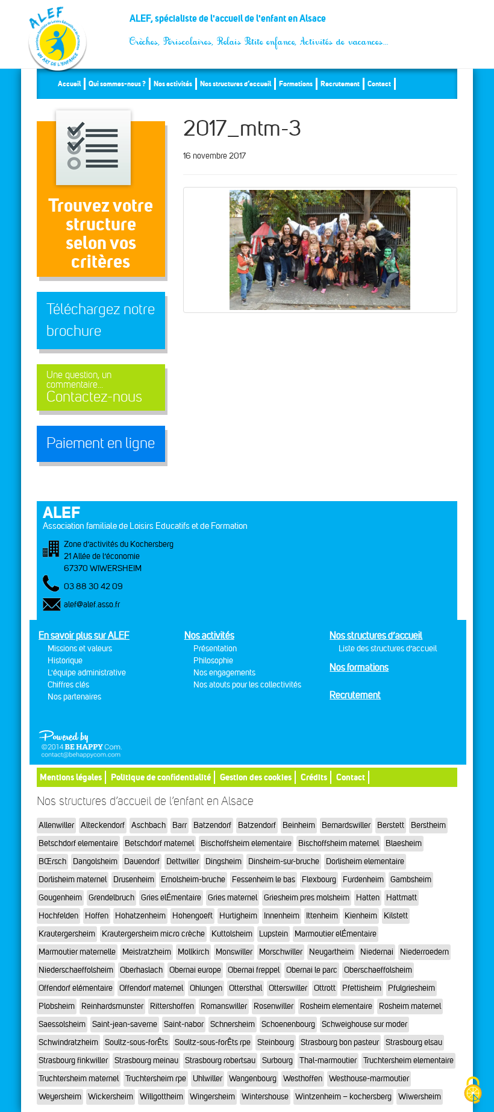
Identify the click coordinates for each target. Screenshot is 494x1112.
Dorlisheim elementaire (365, 861)
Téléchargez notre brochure (100, 320)
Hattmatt (401, 897)
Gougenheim (60, 897)
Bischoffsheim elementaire (246, 843)
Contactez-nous (94, 387)
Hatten (368, 897)
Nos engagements (224, 673)
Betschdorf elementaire (78, 843)
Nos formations (359, 667)
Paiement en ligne (100, 443)
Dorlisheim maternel (73, 879)
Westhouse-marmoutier (369, 1078)
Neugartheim (331, 952)
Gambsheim (410, 879)
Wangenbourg (253, 1078)
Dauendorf (142, 861)
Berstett (390, 825)
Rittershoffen (172, 1006)
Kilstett (396, 916)
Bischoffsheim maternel (338, 843)
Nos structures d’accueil (235, 83)
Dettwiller (182, 861)
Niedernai (376, 952)
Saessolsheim (62, 1024)
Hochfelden (58, 916)
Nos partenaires (74, 697)
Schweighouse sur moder (364, 1024)
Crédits (314, 777)
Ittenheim (322, 916)
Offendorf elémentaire (76, 988)
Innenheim (281, 916)
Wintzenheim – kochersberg (343, 1096)
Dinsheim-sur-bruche (283, 861)
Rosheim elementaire (336, 1006)
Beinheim (299, 825)
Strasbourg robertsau (220, 1060)
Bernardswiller (346, 825)
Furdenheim (363, 879)
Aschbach (148, 825)
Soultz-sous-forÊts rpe (213, 1042)
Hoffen (96, 916)
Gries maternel (232, 897)
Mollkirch (193, 952)
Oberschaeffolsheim (378, 970)
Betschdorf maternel (159, 843)
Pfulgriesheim (411, 988)
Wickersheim (110, 1096)
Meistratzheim (146, 952)
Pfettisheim (361, 988)
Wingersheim (212, 1096)
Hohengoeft (192, 916)
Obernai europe (195, 970)
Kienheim (361, 916)
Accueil (69, 83)
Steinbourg (275, 1042)
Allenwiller (56, 825)
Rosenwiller (273, 1006)
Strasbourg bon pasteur (340, 1042)
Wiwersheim (419, 1096)
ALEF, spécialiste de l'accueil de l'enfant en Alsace (259, 22)
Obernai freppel (254, 970)
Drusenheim (133, 879)
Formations (296, 83)
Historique (65, 661)
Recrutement (340, 83)
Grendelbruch (111, 897)
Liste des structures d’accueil (388, 648)
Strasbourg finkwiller (73, 1060)
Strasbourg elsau (414, 1042)
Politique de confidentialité (161, 777)
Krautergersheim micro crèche (153, 934)
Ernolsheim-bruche (193, 879)
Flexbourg (319, 879)
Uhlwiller (207, 1078)
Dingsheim (223, 861)
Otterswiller (288, 988)
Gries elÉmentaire (171, 897)
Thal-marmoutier (328, 1060)
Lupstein (273, 934)
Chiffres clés (68, 685)
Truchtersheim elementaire (408, 1060)
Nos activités (173, 83)
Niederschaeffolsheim (76, 970)
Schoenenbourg (288, 1024)
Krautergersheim (67, 934)
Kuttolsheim (231, 934)
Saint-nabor (184, 1024)
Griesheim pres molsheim (306, 897)
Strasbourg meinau (146, 1060)
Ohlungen (206, 988)
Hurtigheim (238, 916)
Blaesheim (404, 843)
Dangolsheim (95, 861)
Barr (179, 825)
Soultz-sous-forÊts (136, 1042)
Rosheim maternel (410, 1006)
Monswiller (234, 952)
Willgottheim (161, 1096)
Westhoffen (302, 1078)
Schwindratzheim (68, 1042)
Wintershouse (265, 1096)
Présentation (215, 648)
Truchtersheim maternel (79, 1078)
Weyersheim (60, 1096)
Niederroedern (424, 952)
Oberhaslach (141, 970)
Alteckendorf (103, 825)
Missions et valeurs (80, 648)
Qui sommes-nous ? (117, 83)
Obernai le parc (311, 970)
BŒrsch (52, 861)
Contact (379, 83)
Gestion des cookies (256, 777)
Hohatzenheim (140, 916)
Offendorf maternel (151, 988)
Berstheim (428, 825)
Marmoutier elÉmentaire (336, 934)
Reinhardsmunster (112, 1006)
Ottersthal (245, 988)
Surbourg (277, 1060)
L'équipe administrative (87, 673)
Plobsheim (57, 1006)
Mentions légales (71, 777)
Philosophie (213, 661)
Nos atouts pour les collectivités (247, 685)
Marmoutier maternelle (77, 952)
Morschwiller (280, 952)
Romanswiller (224, 1006)
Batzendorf (212, 825)
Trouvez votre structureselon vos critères (100, 233)
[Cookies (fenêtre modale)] (473, 1091)
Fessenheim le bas (263, 879)
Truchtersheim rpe (155, 1078)
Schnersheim (232, 1024)
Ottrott (325, 988)
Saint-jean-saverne (124, 1024)
